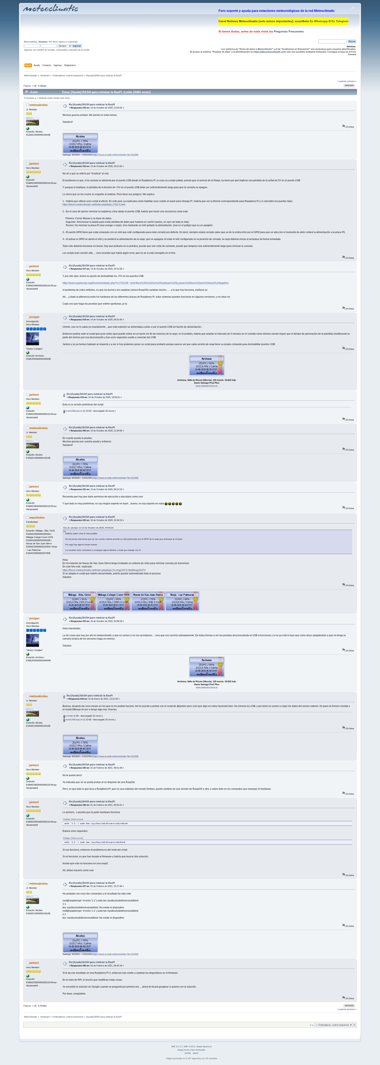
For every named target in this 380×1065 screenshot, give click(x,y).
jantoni (34, 163)
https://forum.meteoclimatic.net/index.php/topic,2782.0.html (94, 204)
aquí (71, 544)
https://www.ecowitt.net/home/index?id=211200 (115, 155)
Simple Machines (204, 1046)
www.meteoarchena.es (207, 386)
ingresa (62, 42)
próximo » (352, 81)
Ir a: (312, 1025)
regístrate (72, 42)
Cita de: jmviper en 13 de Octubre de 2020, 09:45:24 (88, 528)
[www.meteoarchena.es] (27, 353)
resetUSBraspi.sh (74, 411)
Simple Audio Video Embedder (191, 1050)
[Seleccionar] (77, 819)
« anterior (342, 81)
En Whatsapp (319, 21)
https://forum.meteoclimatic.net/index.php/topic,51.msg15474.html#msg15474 (104, 570)
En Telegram (340, 21)
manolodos (37, 517)
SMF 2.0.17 (176, 1046)
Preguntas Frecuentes (288, 31)
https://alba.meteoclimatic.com (270, 52)
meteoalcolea (38, 105)
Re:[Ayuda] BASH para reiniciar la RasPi (92, 104)
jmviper (34, 317)
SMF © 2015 (189, 1046)
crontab (69, 716)
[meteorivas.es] (27, 177)
